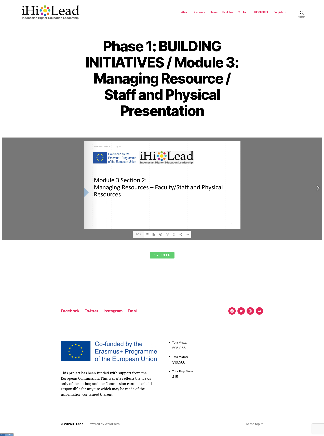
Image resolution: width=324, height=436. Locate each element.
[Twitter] (241, 311)
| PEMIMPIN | (261, 12)
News (214, 12)
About (185, 12)
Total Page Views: (183, 371)
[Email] (259, 311)
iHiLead (77, 424)
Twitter (91, 310)
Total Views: (180, 342)
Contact (243, 12)
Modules (227, 12)
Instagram (113, 310)
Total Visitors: (180, 357)
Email (133, 310)
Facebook (70, 310)
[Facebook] (232, 311)
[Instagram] (250, 311)
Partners (199, 12)
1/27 (138, 234)
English (278, 12)
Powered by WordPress (103, 424)
